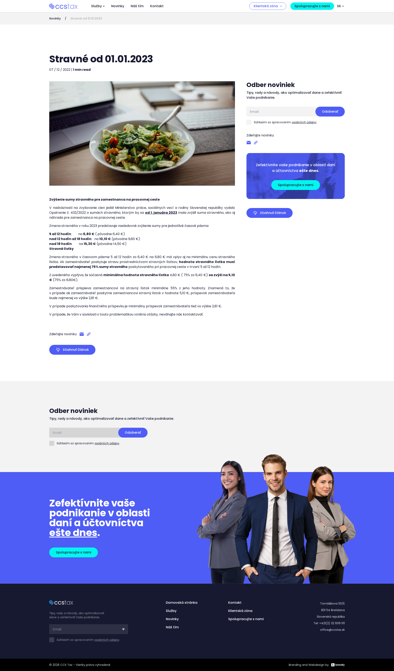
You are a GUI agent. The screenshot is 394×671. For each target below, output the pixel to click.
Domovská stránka (181, 602)
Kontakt (157, 6)
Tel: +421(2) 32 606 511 (329, 623)
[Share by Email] (81, 334)
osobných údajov (304, 122)
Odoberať (330, 111)
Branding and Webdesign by (309, 665)
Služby (96, 6)
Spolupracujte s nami (312, 6)
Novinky (117, 6)
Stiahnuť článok (76, 349)
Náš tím (137, 6)
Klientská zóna (266, 6)
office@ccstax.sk (332, 630)
